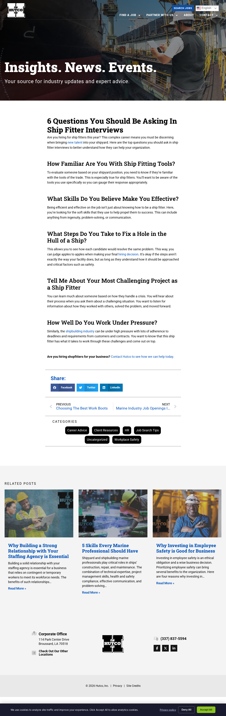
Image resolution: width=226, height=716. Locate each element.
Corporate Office (53, 634)
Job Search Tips (147, 430)
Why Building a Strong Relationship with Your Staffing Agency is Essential (38, 550)
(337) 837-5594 (173, 639)
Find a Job (131, 15)
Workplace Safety (126, 439)
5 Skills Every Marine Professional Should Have (110, 548)
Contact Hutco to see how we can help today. (142, 356)
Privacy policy (168, 709)
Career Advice (77, 430)
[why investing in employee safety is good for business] (187, 513)
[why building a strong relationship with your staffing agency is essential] (39, 513)
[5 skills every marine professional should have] (113, 513)
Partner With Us (163, 15)
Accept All (206, 709)
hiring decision (128, 254)
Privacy (117, 685)
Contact (210, 15)
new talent (75, 142)
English (204, 7)
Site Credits (133, 685)
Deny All (186, 709)
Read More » (17, 588)
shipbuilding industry (80, 331)
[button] (63, 388)
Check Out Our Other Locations (53, 652)
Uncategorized (97, 439)
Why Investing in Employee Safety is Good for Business (186, 548)
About (190, 15)
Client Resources (106, 430)
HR (127, 430)
